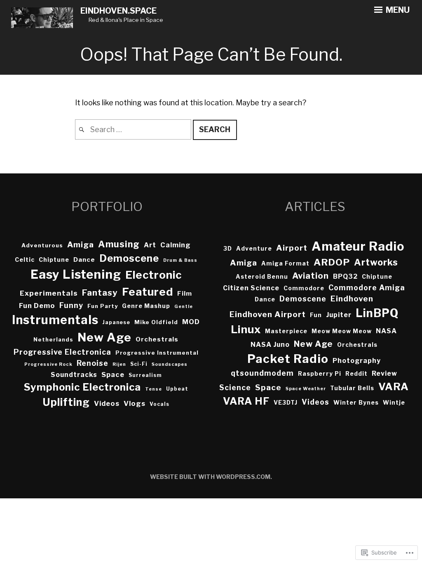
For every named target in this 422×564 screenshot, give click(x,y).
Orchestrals (157, 339)
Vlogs (134, 403)
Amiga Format (285, 263)
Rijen (119, 364)
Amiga (80, 244)
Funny (71, 305)
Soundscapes (170, 364)
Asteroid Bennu (262, 276)
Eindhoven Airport (268, 314)
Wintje (394, 402)
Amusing (119, 244)
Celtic (25, 259)
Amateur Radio (358, 246)
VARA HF (246, 401)
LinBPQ (377, 313)
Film (184, 293)
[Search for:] (134, 129)
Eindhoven (352, 298)
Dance (84, 259)
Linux (246, 329)
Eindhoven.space (118, 11)
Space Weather (306, 388)
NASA (386, 331)
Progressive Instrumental (157, 352)
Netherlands (53, 339)
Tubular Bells (352, 388)
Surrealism (145, 375)
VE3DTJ (286, 402)
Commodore (304, 288)
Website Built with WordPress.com (210, 476)
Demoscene (129, 258)
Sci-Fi (139, 364)
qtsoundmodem (262, 373)
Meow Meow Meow (342, 331)
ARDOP (332, 262)
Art (150, 245)
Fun (316, 315)
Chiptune (54, 259)
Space (112, 374)
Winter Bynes (356, 402)
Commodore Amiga (366, 287)
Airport (291, 248)
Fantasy (100, 292)
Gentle (183, 306)
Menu (397, 10)
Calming (175, 245)
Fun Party (102, 306)
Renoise (92, 363)
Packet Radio (287, 359)
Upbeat (177, 389)
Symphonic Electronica (82, 387)
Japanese (116, 322)
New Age (104, 337)
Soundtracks (74, 375)
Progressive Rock (48, 364)
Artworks (376, 262)
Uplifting (66, 402)
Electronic (153, 274)
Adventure (254, 248)
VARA (393, 386)
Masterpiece (286, 331)
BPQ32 (345, 276)
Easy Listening (75, 274)
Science (235, 387)
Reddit (356, 373)
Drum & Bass (180, 260)
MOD (191, 322)
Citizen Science (251, 288)
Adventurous (42, 245)
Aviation (310, 276)
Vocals (159, 404)
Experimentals (49, 293)
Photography (357, 361)
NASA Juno (270, 344)
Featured (147, 291)
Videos (107, 403)
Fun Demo (37, 305)
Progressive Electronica (62, 352)
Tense (153, 389)
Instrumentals (55, 320)
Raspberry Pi (319, 373)
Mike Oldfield (156, 322)
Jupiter (339, 315)
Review (384, 373)
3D (227, 248)
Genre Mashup (146, 305)
